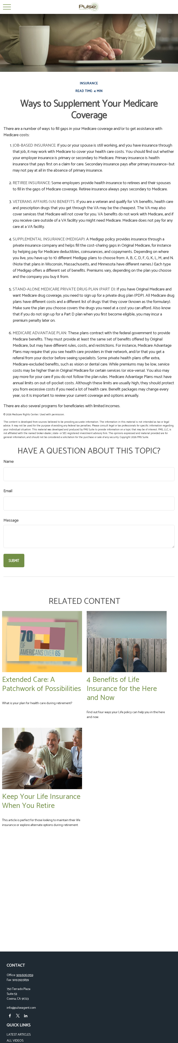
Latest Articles (19, 1034)
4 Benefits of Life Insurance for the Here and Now (122, 689)
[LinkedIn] (25, 1016)
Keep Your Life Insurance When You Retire (41, 801)
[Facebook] (10, 1016)
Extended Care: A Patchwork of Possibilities (41, 684)
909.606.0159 (24, 975)
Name (8, 462)
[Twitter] (18, 1016)
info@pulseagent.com (21, 1007)
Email (7, 491)
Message (11, 520)
